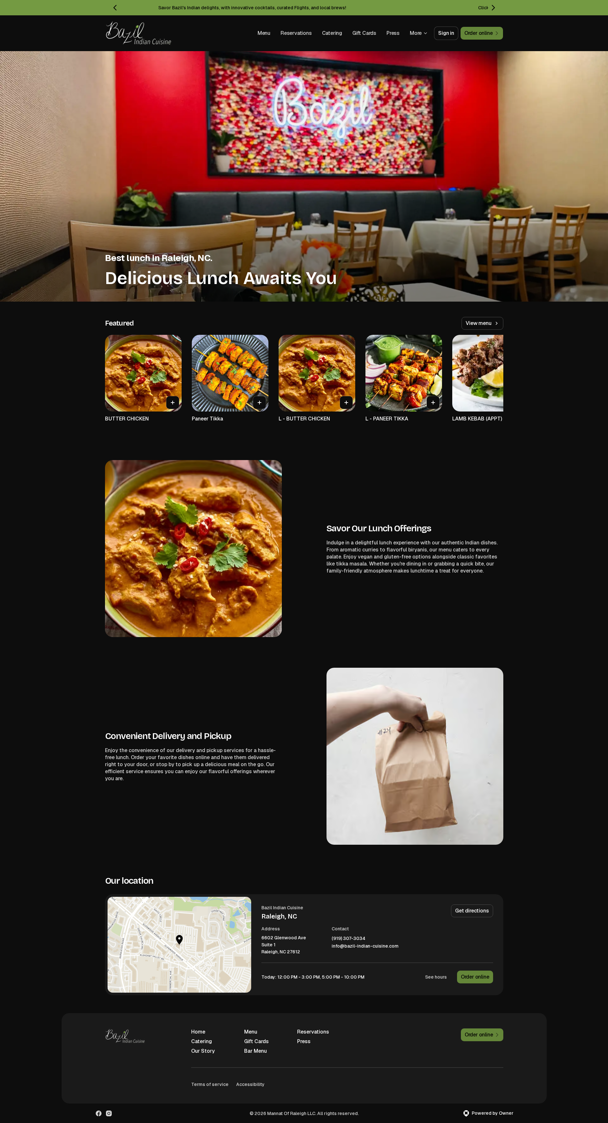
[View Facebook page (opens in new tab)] (98, 1113)
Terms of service (210, 1084)
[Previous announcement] (115, 8)
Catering (332, 33)
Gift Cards (364, 33)
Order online (475, 976)
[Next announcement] (493, 8)
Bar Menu (255, 1051)
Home (198, 1031)
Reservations (296, 33)
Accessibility (250, 1084)
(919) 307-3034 (348, 938)
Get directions (472, 910)
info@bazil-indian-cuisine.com (365, 946)
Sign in (446, 33)
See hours (436, 977)
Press (393, 33)
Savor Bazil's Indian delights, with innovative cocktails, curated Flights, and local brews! (252, 8)
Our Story (203, 1051)
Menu (264, 33)
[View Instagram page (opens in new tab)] (109, 1113)
